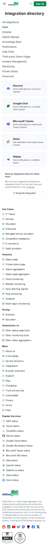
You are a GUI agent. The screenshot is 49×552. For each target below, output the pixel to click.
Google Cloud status (16, 440)
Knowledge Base (11, 41)
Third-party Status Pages (16, 56)
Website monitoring (15, 284)
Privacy (9, 400)
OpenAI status (13, 465)
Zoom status (12, 480)
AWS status (12, 421)
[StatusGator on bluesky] (18, 527)
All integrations (10, 22)
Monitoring (8, 66)
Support (9, 375)
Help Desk (8, 51)
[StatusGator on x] (38, 527)
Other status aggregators (18, 340)
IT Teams (10, 214)
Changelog (10, 385)
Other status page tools (17, 330)
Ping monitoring (13, 293)
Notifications (9, 46)
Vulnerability (11, 395)
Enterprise (10, 228)
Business (10, 314)
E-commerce (12, 243)
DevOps (9, 219)
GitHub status (13, 435)
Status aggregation (15, 269)
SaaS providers (13, 248)
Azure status (12, 426)
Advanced (8, 76)
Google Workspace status (19, 445)
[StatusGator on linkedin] (8, 527)
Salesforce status (15, 470)
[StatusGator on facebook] (33, 527)
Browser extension (15, 370)
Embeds (6, 32)
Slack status (12, 475)
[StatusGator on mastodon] (23, 527)
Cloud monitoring (14, 279)
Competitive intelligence (17, 238)
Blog (7, 380)
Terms (8, 405)
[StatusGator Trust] (7, 537)
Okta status (12, 460)
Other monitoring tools (17, 335)
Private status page (15, 264)
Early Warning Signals (16, 289)
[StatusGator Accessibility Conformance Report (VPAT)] (20, 537)
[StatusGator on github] (28, 527)
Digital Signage (10, 36)
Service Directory (14, 361)
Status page (11, 259)
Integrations (11, 366)
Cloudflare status (15, 431)
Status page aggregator (17, 274)
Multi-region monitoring (17, 303)
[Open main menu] (4, 3)
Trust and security (14, 390)
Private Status (10, 71)
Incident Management (14, 61)
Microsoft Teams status (18, 450)
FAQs (8, 410)
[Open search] (31, 3)
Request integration (26, 193)
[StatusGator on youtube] (13, 527)
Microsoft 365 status (16, 455)
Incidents (10, 298)
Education (10, 224)
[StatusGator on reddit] (3, 527)
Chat (5, 27)
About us (10, 351)
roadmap (30, 187)
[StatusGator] (24, 492)
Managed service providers (19, 233)
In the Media (11, 356)
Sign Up (40, 3)
